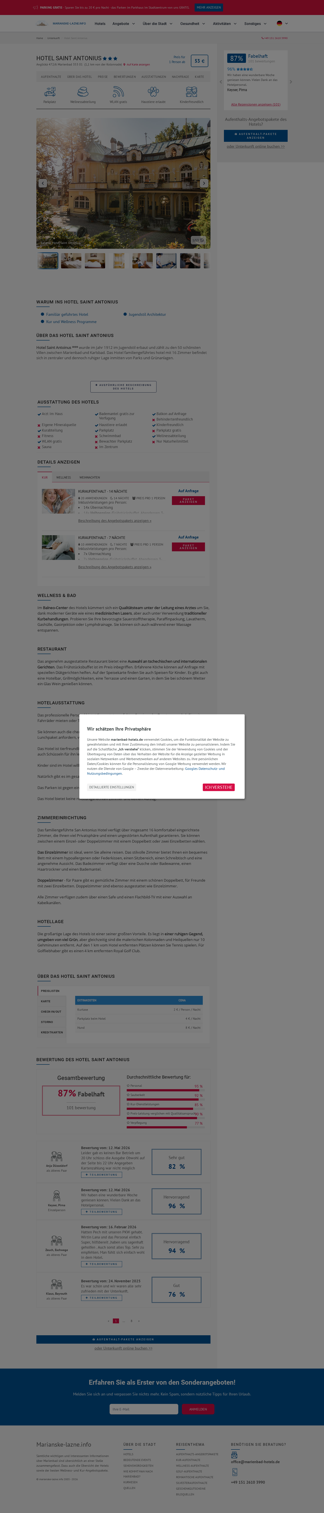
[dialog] (162, 756)
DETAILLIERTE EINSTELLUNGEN (111, 787)
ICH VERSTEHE (219, 787)
